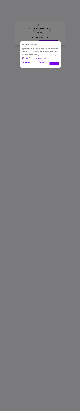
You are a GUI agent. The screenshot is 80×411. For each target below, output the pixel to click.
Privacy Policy (25, 58)
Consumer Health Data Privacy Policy (38, 58)
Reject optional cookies (43, 63)
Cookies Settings (26, 62)
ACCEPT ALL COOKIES (54, 63)
